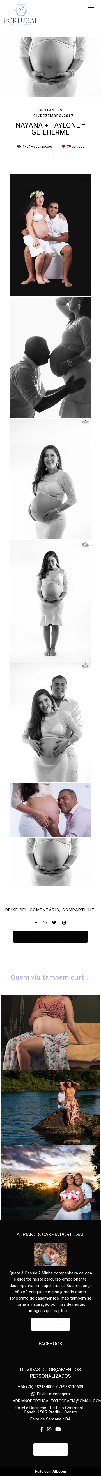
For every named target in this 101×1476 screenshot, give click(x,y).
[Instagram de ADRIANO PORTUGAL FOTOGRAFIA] (49, 1429)
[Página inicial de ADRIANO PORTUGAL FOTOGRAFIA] (21, 15)
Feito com (50, 1471)
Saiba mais (50, 1324)
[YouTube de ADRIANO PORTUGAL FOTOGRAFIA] (58, 1429)
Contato (50, 1449)
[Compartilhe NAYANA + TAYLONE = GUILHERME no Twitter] (54, 923)
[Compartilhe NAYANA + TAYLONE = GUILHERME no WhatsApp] (45, 923)
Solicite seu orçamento (50, 937)
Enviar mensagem (53, 1394)
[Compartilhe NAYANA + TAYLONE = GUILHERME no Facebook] (36, 923)
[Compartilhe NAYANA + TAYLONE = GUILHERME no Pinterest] (64, 923)
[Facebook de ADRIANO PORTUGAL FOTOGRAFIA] (41, 1429)
